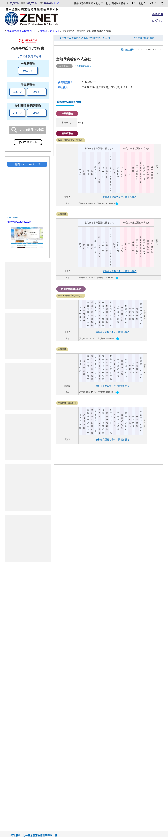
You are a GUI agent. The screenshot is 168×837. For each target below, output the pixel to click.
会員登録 (157, 14)
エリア (28, 70)
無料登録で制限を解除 (144, 38)
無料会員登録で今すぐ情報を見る (119, 197)
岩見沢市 (55, 31)
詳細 (36, 91)
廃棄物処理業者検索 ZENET (22, 31)
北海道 (43, 31)
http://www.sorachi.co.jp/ (19, 221)
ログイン (157, 20)
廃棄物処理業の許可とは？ (88, 3)
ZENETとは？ (138, 3)
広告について (156, 3)
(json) (56, 3)
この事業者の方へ (83, 66)
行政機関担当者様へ (117, 3)
